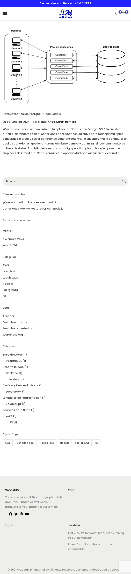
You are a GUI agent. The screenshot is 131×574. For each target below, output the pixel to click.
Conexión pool (25, 443)
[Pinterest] (21, 515)
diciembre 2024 (13, 239)
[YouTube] (27, 515)
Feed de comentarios (17, 328)
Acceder (8, 316)
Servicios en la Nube (16, 410)
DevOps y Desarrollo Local (20, 385)
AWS (6, 265)
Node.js (8, 284)
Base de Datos (13, 355)
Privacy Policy (39, 570)
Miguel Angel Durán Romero (57, 122)
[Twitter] (16, 515)
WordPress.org (13, 335)
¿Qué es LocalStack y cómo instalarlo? (29, 202)
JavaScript (10, 271)
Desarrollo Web (13, 367)
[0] (117, 13)
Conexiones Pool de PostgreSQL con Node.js (32, 114)
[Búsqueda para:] (65, 181)
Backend (12, 373)
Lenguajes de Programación (22, 398)
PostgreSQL (10, 290)
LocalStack (10, 278)
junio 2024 (10, 245)
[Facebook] (11, 515)
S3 (4, 296)
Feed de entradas (15, 322)
